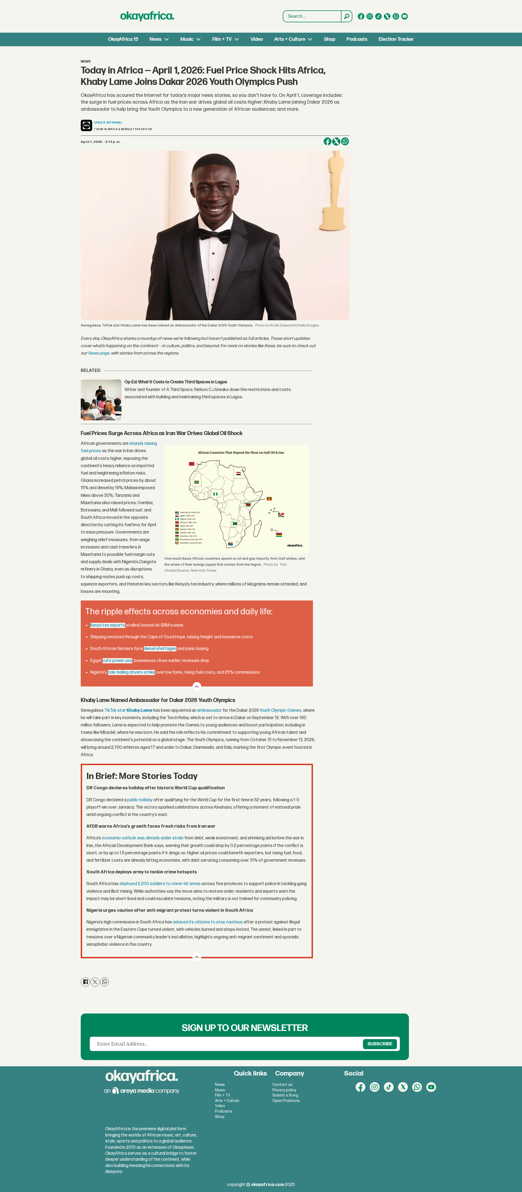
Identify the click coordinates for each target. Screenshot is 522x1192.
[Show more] (196, 686)
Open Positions (286, 1100)
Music (187, 39)
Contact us (282, 1084)
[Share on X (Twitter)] (336, 141)
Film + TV (222, 39)
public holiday (140, 800)
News (155, 39)
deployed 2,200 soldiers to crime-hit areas (160, 883)
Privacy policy (284, 1090)
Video (257, 39)
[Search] (346, 16)
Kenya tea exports (107, 625)
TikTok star (128, 710)
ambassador (209, 710)
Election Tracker (396, 39)
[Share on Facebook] (328, 141)
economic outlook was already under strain (143, 838)
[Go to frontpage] (147, 16)
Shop (329, 39)
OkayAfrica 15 (123, 39)
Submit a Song (285, 1095)
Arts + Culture (289, 39)
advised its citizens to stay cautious (208, 922)
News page (98, 353)
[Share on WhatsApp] (345, 141)
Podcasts (357, 39)
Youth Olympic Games (281, 710)
